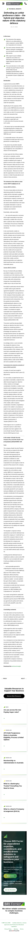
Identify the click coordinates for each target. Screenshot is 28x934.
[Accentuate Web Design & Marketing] (14, 930)
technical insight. (16, 666)
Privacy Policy (8, 929)
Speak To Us (10, 876)
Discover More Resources (14, 696)
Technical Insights (15, 9)
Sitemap (16, 929)
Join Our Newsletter (10, 889)
